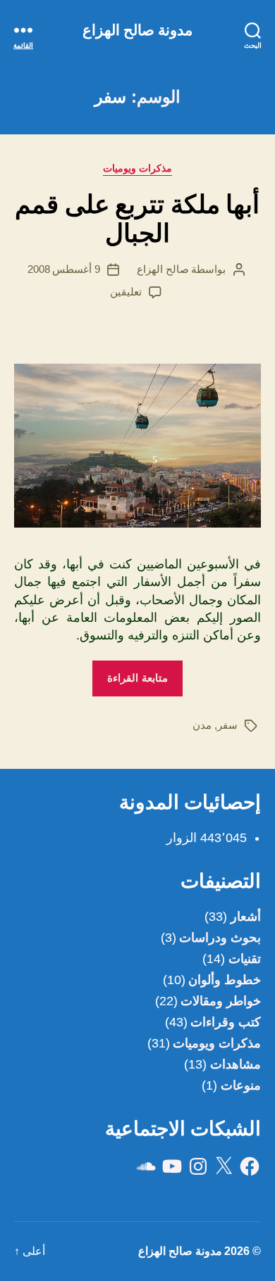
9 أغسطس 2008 (64, 269)
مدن (202, 725)
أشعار (246, 917)
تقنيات (244, 959)
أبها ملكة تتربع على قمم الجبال (137, 219)
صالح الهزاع (163, 269)
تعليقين (126, 292)
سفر (227, 725)
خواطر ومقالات (221, 1001)
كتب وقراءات (225, 1022)
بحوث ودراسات (220, 938)
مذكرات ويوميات (138, 168)
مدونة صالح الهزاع (137, 30)
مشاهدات (235, 1064)
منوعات (241, 1085)
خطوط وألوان (224, 980)
